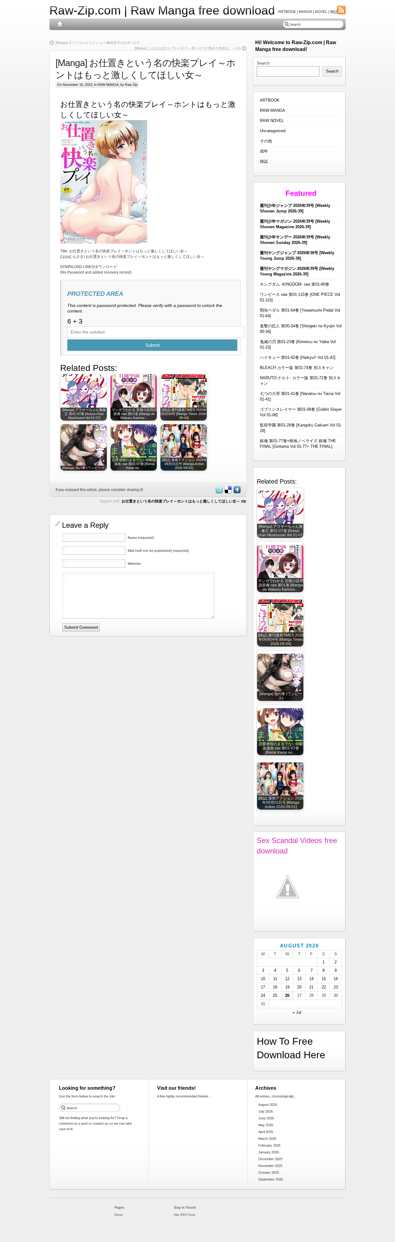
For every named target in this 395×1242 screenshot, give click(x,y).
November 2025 (270, 1166)
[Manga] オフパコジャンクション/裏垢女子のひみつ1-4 (97, 42)
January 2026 (268, 1152)
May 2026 (265, 1125)
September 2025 (270, 1179)
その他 (266, 141)
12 (287, 978)
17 (263, 987)
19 (287, 987)
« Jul (297, 1012)
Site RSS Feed (184, 1214)
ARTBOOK (270, 100)
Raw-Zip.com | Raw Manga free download (162, 10)
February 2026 (269, 1145)
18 (275, 987)
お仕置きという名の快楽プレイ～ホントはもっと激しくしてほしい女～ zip (184, 501)
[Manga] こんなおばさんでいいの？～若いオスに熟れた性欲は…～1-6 (188, 48)
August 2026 (267, 1104)
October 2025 (268, 1172)
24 (263, 995)
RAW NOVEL (272, 120)
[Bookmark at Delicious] (228, 492)
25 (275, 995)
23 (336, 987)
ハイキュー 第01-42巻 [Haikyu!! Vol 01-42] (297, 357)
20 (299, 987)
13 (299, 978)
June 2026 (266, 1118)
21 (311, 987)
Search (263, 63)
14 (311, 978)
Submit (152, 345)
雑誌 (264, 161)
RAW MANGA (108, 84)
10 (263, 978)
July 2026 (265, 1111)
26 (287, 995)
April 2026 (265, 1132)
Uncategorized (272, 130)
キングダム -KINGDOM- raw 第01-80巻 (294, 284)
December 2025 (270, 1159)
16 (336, 978)
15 (324, 978)
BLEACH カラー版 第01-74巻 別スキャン (297, 367)
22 (324, 987)
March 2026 (267, 1138)
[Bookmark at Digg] (237, 492)
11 (275, 978)
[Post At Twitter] (219, 492)
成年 (264, 151)
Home (59, 24)
